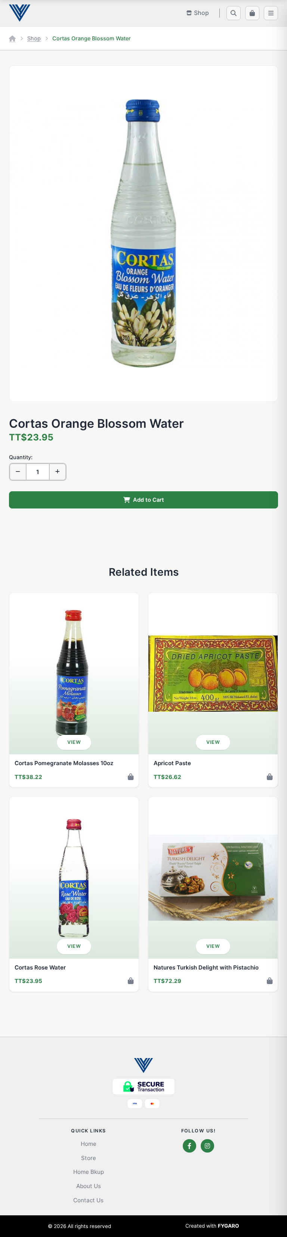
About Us (88, 1186)
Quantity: (21, 457)
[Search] (233, 13)
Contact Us (88, 1200)
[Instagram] (207, 1146)
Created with (212, 1226)
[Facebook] (189, 1146)
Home (88, 1143)
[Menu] (271, 13)
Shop (34, 38)
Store (88, 1158)
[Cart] (252, 13)
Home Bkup (88, 1171)
